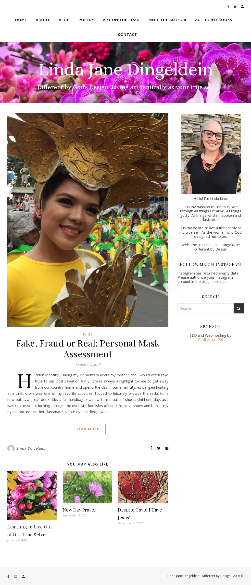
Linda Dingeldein (32, 448)
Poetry (86, 19)
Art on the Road (121, 19)
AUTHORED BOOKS (213, 19)
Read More (87, 429)
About (43, 19)
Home (21, 19)
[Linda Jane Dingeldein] (125, 72)
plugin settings (214, 281)
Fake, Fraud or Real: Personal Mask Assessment (88, 348)
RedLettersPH (210, 339)
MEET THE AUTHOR (167, 19)
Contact (127, 34)
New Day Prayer (79, 510)
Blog (64, 19)
